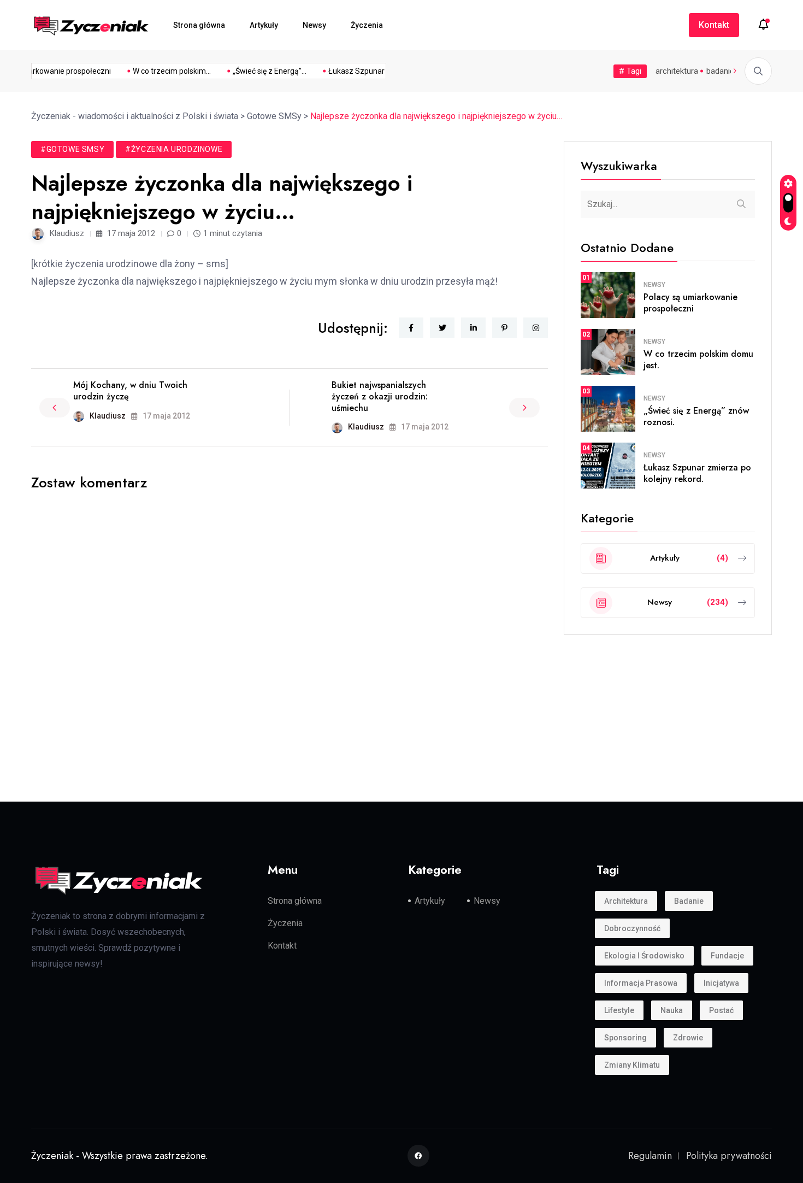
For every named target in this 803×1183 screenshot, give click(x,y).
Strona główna (199, 25)
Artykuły (264, 25)
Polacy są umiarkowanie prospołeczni (690, 303)
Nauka (671, 1009)
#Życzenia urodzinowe (173, 149)
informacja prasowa (640, 982)
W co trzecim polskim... (165, 71)
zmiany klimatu (632, 1064)
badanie (720, 71)
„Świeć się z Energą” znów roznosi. (696, 416)
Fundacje (727, 955)
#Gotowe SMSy (72, 149)
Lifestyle (619, 1009)
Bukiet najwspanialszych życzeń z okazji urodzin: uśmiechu (380, 396)
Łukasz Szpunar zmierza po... (373, 71)
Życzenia (367, 25)
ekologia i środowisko (644, 955)
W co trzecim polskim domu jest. (698, 360)
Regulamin (650, 1155)
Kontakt (714, 25)
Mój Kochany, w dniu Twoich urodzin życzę (130, 391)
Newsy (314, 25)
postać (721, 1009)
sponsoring (625, 1037)
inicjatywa (721, 982)
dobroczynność (632, 927)
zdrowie (688, 1037)
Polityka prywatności (729, 1155)
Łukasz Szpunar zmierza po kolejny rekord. (697, 473)
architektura (677, 71)
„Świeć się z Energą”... (263, 71)
